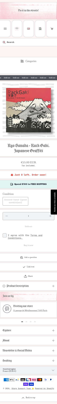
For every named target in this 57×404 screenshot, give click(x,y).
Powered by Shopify (44, 388)
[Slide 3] (30, 321)
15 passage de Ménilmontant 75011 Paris (30, 310)
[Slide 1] (22, 321)
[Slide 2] (26, 321)
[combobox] (28, 42)
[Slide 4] (35, 321)
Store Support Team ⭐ (23, 388)
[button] (52, 28)
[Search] (2, 42)
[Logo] (17, 28)
